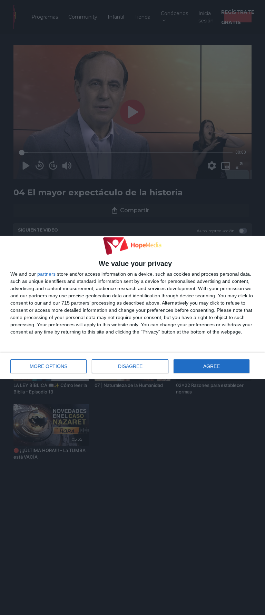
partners (46, 273)
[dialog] (132, 308)
